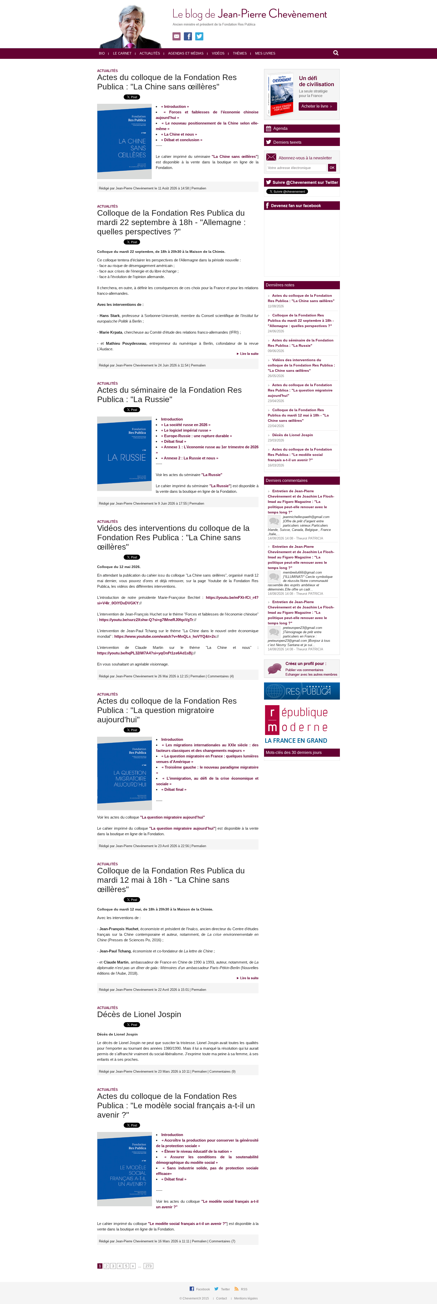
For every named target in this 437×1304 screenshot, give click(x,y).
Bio (102, 53)
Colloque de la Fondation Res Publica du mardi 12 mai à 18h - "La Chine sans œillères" (171, 880)
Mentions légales (245, 1298)
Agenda (280, 128)
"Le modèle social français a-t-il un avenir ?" (187, 1223)
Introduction (172, 419)
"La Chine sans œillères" (234, 156)
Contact (221, 1298)
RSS (244, 1289)
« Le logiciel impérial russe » (186, 430)
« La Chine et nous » (179, 134)
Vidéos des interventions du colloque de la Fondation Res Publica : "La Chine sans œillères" (173, 537)
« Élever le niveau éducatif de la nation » (196, 1151)
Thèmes (239, 53)
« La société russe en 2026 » (185, 425)
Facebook (203, 1289)
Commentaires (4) (221, 676)
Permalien (198, 188)
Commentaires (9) (222, 1071)
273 (148, 1266)
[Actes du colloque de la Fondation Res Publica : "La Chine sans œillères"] (124, 105)
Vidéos (218, 53)
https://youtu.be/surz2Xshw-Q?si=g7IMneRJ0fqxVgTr (146, 620)
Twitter (226, 1289)
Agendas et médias (185, 53)
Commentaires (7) (222, 1241)
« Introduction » (175, 106)
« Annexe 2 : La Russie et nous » (189, 458)
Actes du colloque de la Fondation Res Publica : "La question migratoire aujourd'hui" (167, 710)
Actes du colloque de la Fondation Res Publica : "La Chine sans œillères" (167, 82)
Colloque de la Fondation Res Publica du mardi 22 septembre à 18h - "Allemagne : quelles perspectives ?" (171, 222)
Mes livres (264, 53)
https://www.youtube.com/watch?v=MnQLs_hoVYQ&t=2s (165, 636)
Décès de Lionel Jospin (139, 1014)
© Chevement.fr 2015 (195, 1298)
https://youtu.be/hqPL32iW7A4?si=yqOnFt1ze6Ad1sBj (144, 653)
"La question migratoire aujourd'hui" (172, 817)
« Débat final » (173, 441)
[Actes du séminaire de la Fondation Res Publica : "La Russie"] (124, 418)
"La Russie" (211, 475)
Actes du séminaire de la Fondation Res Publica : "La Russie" (169, 394)
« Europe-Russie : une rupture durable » (196, 436)
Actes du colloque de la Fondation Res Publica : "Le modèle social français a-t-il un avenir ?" (176, 1105)
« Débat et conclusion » (181, 140)
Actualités (149, 53)
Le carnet (122, 53)
